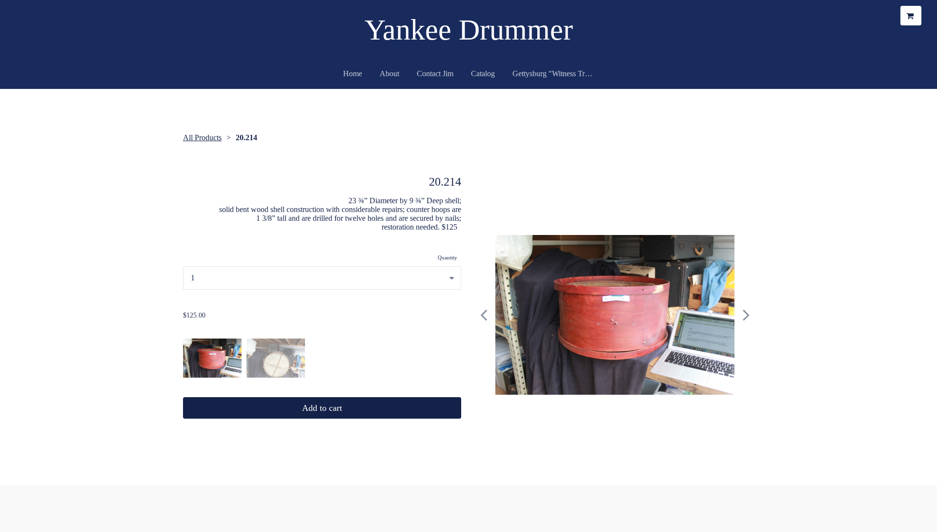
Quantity (447, 257)
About (389, 73)
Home (352, 73)
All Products (202, 137)
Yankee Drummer (469, 30)
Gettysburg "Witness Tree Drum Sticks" (557, 73)
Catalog (483, 73)
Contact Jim (435, 73)
